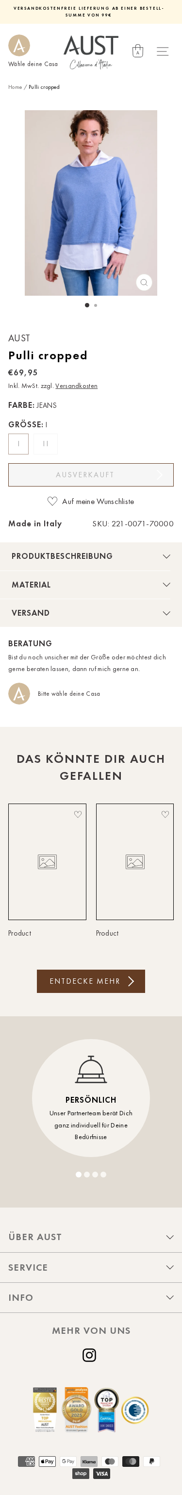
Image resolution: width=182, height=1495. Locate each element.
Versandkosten (76, 386)
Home (15, 87)
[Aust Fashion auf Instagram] (91, 1355)
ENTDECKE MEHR (85, 981)
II (46, 443)
